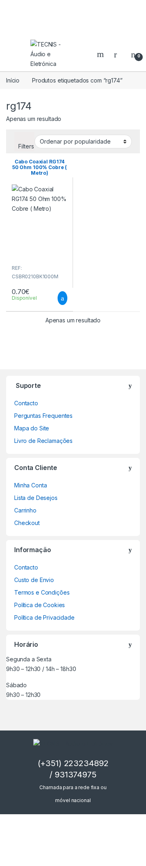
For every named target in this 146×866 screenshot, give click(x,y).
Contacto (26, 403)
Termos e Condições (41, 592)
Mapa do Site (31, 428)
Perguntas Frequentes (43, 415)
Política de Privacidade (44, 617)
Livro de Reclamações (43, 440)
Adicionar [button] (55, 298)
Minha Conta (30, 485)
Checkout (27, 522)
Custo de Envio (34, 579)
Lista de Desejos (36, 497)
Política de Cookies (39, 604)
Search (101, 54)
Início (12, 80)
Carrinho (25, 510)
